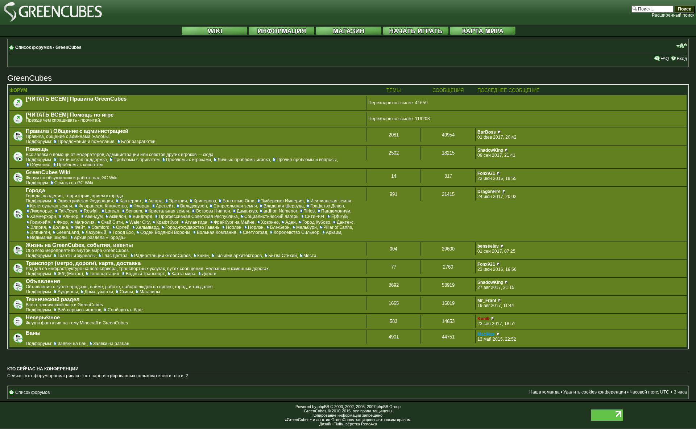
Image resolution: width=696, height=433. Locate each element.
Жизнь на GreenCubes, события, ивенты (79, 245)
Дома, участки (98, 291)
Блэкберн (280, 227)
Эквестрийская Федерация (85, 200)
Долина (60, 227)
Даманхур (247, 211)
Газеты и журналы (77, 255)
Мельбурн (306, 227)
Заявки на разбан (111, 343)
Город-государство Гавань (192, 227)
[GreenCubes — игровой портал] (53, 20)
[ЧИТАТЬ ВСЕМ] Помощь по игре (69, 115)
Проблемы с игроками (188, 159)
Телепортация (104, 273)
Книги (203, 255)
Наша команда (544, 392)
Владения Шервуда (284, 206)
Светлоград (255, 232)
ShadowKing (490, 150)
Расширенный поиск (673, 15)
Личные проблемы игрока (244, 159)
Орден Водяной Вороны (165, 232)
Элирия (38, 227)
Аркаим (333, 232)
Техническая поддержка (82, 159)
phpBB (323, 406)
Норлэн (233, 227)
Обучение (40, 164)
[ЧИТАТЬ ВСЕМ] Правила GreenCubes (76, 99)
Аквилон (117, 216)
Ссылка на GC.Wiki (73, 182)
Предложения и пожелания (86, 141)
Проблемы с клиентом (80, 164)
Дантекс (345, 222)
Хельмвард (147, 227)
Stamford (100, 227)
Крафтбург (167, 222)
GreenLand (68, 232)
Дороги (209, 273)
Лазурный (96, 232)
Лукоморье (41, 211)
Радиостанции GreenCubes (162, 255)
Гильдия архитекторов (238, 255)
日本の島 (339, 216)
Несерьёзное (43, 317)
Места (309, 255)
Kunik (483, 318)
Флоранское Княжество (103, 206)
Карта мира (183, 273)
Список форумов (33, 47)
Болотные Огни (238, 200)
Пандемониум (335, 211)
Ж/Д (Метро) (70, 273)
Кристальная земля (169, 211)
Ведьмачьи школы (48, 237)
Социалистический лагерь (271, 216)
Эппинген (40, 232)
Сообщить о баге (125, 309)
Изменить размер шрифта (681, 45)
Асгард (155, 200)
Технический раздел (53, 299)
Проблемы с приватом (136, 159)
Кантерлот (131, 200)
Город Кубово (316, 222)
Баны (33, 333)
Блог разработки (138, 141)
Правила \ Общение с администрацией (77, 131)
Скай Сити (112, 222)
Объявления (43, 281)
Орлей (122, 227)
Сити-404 (314, 216)
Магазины (150, 291)
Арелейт (165, 206)
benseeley (488, 246)
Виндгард (142, 216)
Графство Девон (327, 206)
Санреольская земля (235, 206)
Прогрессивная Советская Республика (198, 216)
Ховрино (270, 222)
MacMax (486, 334)
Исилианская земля (330, 200)
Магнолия (84, 222)
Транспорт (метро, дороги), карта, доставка (83, 263)
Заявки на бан (72, 343)
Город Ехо (123, 232)
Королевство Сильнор (296, 232)
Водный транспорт (145, 273)
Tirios (309, 211)
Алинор (70, 216)
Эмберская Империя (282, 200)
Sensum (134, 211)
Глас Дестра (115, 255)
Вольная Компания (216, 232)
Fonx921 (486, 173)
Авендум (94, 216)
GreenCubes (68, 47)
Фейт (80, 227)
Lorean (112, 211)
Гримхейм (40, 222)
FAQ (664, 58)
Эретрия (178, 200)
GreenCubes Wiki (48, 172)
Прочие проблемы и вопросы (307, 159)
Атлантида (196, 222)
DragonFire (489, 191)
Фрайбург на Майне (234, 222)
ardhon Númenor (280, 211)
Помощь (37, 149)
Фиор (62, 222)
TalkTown (68, 211)
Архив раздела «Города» (100, 237)
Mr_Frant (486, 300)
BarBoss (486, 132)
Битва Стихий (282, 255)
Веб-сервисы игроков (79, 309)
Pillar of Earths (337, 227)
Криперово (205, 200)
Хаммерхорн (43, 216)
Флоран (141, 206)
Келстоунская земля (51, 206)
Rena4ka (369, 424)
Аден (290, 222)
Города (35, 190)
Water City (139, 222)
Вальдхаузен (193, 206)
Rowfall (91, 211)
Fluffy (338, 424)
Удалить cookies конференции (594, 392)
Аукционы (68, 291)
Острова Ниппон (213, 211)
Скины (126, 291)
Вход (682, 58)
